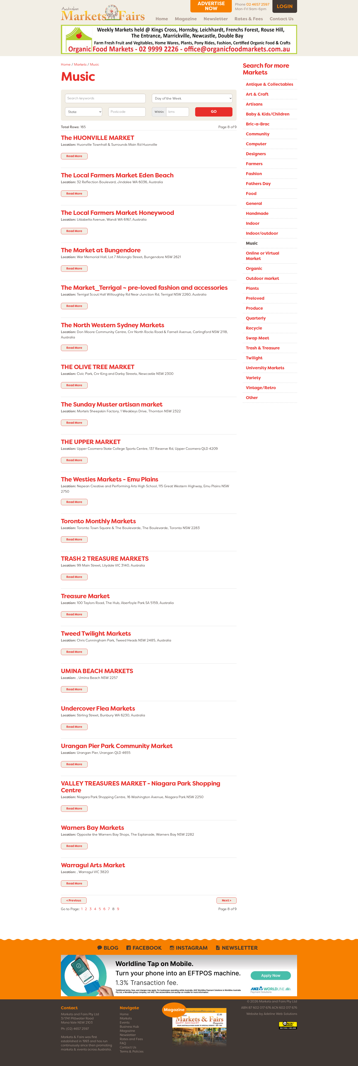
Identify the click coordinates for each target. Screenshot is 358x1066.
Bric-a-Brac (258, 124)
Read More (74, 156)
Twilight (254, 358)
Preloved (255, 298)
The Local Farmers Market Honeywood (117, 213)
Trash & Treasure (263, 348)
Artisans (254, 104)
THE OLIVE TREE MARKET (97, 367)
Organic (254, 268)
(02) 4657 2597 (77, 1029)
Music (94, 64)
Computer (256, 144)
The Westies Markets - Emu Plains (109, 479)
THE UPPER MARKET (90, 442)
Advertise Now (211, 6)
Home (162, 19)
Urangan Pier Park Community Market (117, 746)
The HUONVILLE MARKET (97, 138)
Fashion (254, 173)
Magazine (186, 19)
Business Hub (129, 1027)
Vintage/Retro (261, 387)
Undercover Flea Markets (98, 708)
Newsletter (216, 19)
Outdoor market (262, 278)
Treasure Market (85, 596)
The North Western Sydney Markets (112, 325)
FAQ (123, 1043)
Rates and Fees (131, 1039)
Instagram (192, 947)
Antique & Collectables (269, 84)
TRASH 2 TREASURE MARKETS (105, 559)
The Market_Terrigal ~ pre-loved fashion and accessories (144, 288)
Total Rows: (70, 127)
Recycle (254, 328)
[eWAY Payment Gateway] (288, 1027)
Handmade (257, 213)
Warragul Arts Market (93, 865)
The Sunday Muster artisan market (112, 404)
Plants (252, 288)
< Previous (73, 900)
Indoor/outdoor (262, 233)
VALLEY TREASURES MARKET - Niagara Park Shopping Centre (140, 786)
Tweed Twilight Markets (96, 633)
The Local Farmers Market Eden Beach (117, 175)
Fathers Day (258, 183)
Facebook (147, 947)
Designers (256, 153)
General (254, 203)
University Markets (265, 368)
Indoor (252, 223)
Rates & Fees (249, 19)
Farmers (254, 163)
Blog (111, 947)
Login (285, 6)
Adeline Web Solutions (280, 1014)
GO (214, 111)
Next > (226, 900)
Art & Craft (257, 94)
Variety (253, 377)
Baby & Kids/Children (267, 114)
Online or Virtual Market (262, 255)
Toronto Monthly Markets (98, 521)
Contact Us (282, 19)
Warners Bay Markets (92, 828)
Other (252, 397)
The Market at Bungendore (101, 250)
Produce (254, 308)
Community (258, 134)
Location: (68, 144)
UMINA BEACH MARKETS (97, 671)
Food (251, 193)
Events (124, 1022)
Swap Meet (257, 338)
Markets (80, 64)
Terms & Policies (131, 1051)
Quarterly (256, 318)
